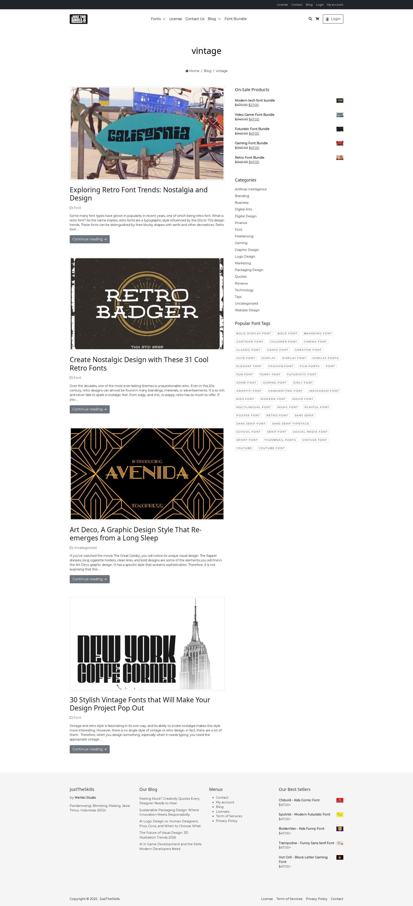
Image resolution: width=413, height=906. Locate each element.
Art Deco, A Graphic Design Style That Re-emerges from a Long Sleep (136, 533)
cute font (245, 358)
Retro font (277, 415)
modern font (273, 399)
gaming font (275, 382)
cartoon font (250, 341)
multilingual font (253, 407)
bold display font (253, 333)
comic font (277, 349)
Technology (244, 290)
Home (193, 71)
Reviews (241, 283)
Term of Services (229, 816)
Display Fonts (326, 358)
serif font (277, 431)
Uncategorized (85, 548)
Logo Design (245, 256)
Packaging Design (249, 270)
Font (77, 208)
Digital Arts (243, 209)
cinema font (315, 341)
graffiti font (249, 390)
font (330, 366)
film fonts (310, 366)
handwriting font (285, 390)
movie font (302, 399)
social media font (310, 431)
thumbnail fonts (280, 439)
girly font (303, 382)
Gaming (241, 243)
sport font (247, 439)
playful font (317, 407)
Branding (242, 196)
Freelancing (244, 236)
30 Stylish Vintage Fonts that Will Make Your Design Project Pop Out (140, 703)
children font (283, 341)
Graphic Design (247, 250)
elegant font (249, 366)
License (282, 4)
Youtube (244, 448)
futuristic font (302, 374)
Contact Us (194, 19)
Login (320, 4)
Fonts (156, 19)
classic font (248, 349)
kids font (245, 399)
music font (287, 407)
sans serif (304, 415)
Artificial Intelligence (251, 189)
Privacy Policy (226, 821)
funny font (270, 374)
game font (246, 382)
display (269, 358)
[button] (165, 19)
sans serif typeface (291, 423)
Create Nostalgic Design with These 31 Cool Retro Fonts (139, 363)
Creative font (308, 349)
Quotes (241, 277)
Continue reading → (89, 239)
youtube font (272, 448)
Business (241, 203)
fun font (244, 374)
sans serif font (251, 423)
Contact (296, 4)
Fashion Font (280, 366)
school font (248, 431)
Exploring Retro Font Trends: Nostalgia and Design (139, 193)
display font (294, 358)
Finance (241, 223)
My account (335, 4)
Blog (309, 4)
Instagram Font (324, 390)
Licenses (222, 812)
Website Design (247, 310)
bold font (287, 333)
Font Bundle (236, 19)
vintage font (314, 439)
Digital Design (246, 216)
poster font (248, 415)
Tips (238, 297)
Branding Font (318, 333)
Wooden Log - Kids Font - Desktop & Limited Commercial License (42, 891)
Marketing (243, 263)
